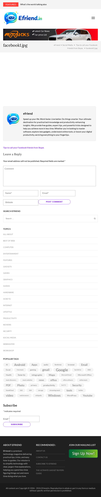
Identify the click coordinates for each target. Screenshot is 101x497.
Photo (20, 385)
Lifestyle (7, 312)
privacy (34, 385)
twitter (81, 390)
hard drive (77, 370)
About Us (40, 451)
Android (19, 365)
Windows (54, 395)
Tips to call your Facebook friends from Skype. (23, 147)
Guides (6, 286)
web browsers (24, 395)
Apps (34, 364)
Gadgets (7, 266)
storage (40, 390)
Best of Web (9, 241)
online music (83, 380)
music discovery (11, 380)
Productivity (10, 318)
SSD (21, 390)
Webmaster (8, 344)
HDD (89, 370)
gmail (45, 370)
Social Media (67, 45)
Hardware (8, 292)
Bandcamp (58, 364)
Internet (7, 305)
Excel (8, 370)
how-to (21, 375)
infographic (37, 375)
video (9, 395)
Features (7, 260)
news (41, 380)
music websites (27, 380)
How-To (7, 299)
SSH (30, 390)
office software (68, 380)
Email (84, 364)
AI (7, 364)
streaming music (55, 390)
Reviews (7, 325)
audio (46, 364)
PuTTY (63, 385)
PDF (8, 385)
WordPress (71, 395)
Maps (52, 375)
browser (71, 364)
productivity (49, 385)
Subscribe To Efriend (46, 464)
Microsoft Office (84, 375)
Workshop (8, 350)
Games (6, 273)
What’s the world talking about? (34, 4)
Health (8, 375)
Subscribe (17, 424)
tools (69, 390)
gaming (33, 370)
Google (62, 370)
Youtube (87, 395)
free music (20, 370)
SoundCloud (10, 390)
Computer (8, 247)
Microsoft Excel (66, 375)
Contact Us (41, 457)
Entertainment (10, 254)
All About (8, 234)
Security (7, 331)
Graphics (7, 279)
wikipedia (38, 395)
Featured (11, 4)
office (53, 380)
